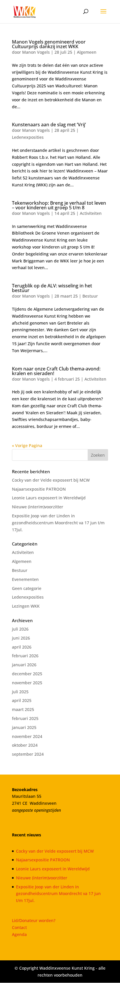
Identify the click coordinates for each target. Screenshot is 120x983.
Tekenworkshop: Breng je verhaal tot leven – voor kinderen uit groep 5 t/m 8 (59, 205)
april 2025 (21, 700)
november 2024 (27, 736)
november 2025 (27, 682)
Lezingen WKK (26, 606)
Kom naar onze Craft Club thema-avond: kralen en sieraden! (56, 371)
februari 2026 (25, 655)
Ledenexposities (28, 137)
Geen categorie (26, 588)
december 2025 (27, 673)
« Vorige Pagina (27, 445)
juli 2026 (20, 629)
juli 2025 (20, 691)
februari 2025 (25, 718)
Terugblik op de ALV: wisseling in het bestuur (52, 288)
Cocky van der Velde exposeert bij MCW (51, 480)
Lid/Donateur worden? (33, 920)
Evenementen (25, 579)
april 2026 (21, 647)
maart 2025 (23, 709)
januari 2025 (24, 727)
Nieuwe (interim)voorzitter (37, 506)
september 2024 (28, 754)
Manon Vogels (36, 52)
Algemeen (86, 52)
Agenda (19, 934)
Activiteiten (91, 213)
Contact (19, 927)
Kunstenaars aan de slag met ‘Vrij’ (49, 124)
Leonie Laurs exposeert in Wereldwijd (49, 497)
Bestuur (90, 296)
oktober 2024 (25, 745)
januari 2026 (24, 664)
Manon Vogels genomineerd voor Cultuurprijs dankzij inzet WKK (49, 44)
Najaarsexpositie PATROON (39, 489)
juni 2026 (21, 638)
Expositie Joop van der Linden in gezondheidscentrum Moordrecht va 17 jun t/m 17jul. (58, 522)
